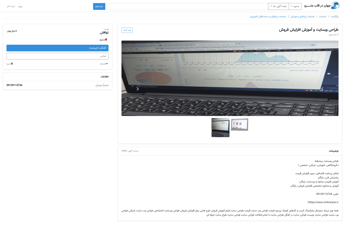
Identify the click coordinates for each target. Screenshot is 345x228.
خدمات (322, 17)
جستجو (99, 6)
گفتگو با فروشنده (97, 48)
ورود (20, 6)
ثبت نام (11, 6)
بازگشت (335, 17)
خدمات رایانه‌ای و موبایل (302, 17)
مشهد (296, 6)
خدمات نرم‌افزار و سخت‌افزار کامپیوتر (268, 17)
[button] (322, 89)
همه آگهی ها (279, 6)
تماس (103, 56)
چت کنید (127, 30)
